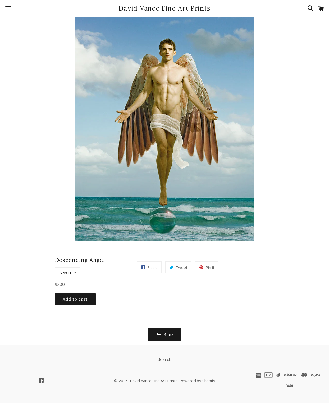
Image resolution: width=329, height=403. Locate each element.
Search (165, 359)
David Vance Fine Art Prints (164, 8)
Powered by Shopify (197, 380)
